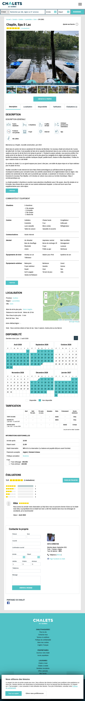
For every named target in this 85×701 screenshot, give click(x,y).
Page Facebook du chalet (57, 559)
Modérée (26, 456)
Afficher (59, 555)
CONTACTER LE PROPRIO (45, 99)
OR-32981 (41, 19)
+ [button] (46, 293)
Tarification (57, 107)
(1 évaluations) (25, 28)
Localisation (27, 107)
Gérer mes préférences (35, 693)
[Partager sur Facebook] (8, 603)
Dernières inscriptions (42, 668)
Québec (15, 298)
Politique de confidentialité (43, 640)
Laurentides (16, 301)
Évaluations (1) (72, 107)
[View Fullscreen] (45, 301)
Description (13, 107)
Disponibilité (42, 107)
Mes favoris (43, 673)
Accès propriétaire (43, 655)
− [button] (46, 297)
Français (45, 645)
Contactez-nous (43, 635)
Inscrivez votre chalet (42, 653)
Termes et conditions (43, 637)
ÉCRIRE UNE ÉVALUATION (71, 480)
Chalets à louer (42, 663)
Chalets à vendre (43, 666)
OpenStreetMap (68, 320)
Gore (11, 304)
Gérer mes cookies (43, 642)
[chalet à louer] (12, 7)
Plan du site (43, 632)
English (40, 645)
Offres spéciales (43, 671)
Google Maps (74, 322)
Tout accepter (13, 693)
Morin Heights (27, 309)
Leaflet (60, 320)
